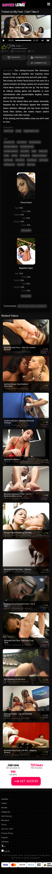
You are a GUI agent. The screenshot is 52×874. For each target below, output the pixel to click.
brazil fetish (22, 142)
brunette (21, 164)
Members (5, 820)
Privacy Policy (7, 833)
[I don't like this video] (9, 46)
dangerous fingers (39, 155)
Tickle (18, 131)
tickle (6, 155)
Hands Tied (8, 131)
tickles (14, 155)
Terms (4, 825)
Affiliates (5, 842)
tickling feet (24, 155)
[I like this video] (4, 46)
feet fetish (25, 151)
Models (4, 808)
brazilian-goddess (10, 151)
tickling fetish (9, 164)
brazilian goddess (10, 147)
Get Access (29, 781)
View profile (26, 296)
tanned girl (43, 160)
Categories (5, 812)
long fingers (32, 160)
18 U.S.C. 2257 (7, 829)
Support (4, 838)
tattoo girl (31, 164)
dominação (8, 160)
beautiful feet (9, 142)
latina (34, 151)
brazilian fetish (35, 142)
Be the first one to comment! (32, 306)
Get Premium (6, 816)
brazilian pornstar (27, 147)
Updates (4, 799)
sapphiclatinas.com (31, 131)
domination (20, 160)
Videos (4, 803)
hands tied (43, 151)
